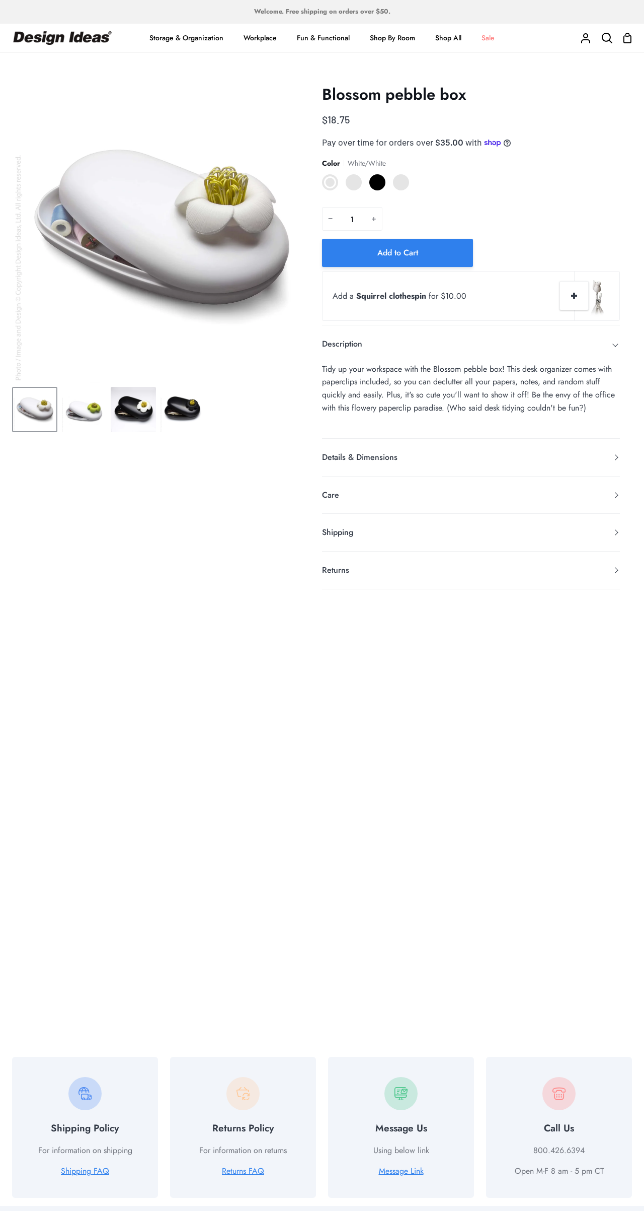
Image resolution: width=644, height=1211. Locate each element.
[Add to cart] (574, 295)
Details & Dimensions (359, 457)
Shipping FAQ (85, 1171)
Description (342, 344)
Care (330, 495)
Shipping (337, 532)
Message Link (401, 1171)
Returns (335, 570)
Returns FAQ (243, 1171)
